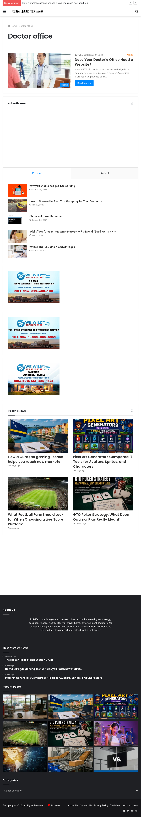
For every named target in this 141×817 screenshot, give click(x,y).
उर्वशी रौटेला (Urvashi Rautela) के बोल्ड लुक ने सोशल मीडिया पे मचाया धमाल (73, 231)
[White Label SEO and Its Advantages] (17, 251)
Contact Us (86, 805)
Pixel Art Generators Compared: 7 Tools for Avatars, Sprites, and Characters (102, 461)
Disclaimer (115, 805)
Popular (37, 173)
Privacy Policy (101, 805)
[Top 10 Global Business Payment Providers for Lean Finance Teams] (25, 759)
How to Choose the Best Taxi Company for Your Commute (65, 201)
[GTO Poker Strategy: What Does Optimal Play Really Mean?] (103, 493)
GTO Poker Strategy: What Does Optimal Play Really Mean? (101, 517)
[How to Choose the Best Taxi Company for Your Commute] (17, 205)
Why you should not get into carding (52, 186)
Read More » (84, 83)
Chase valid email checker (45, 216)
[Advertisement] (70, 136)
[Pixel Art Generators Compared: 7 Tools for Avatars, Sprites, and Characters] (103, 436)
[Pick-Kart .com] (27, 11)
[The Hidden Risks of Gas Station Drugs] (25, 707)
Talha (80, 55)
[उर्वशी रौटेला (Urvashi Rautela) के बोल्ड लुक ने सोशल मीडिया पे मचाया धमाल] (17, 236)
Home (13, 26)
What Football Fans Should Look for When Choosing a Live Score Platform (35, 519)
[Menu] (4, 12)
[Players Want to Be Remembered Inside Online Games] (116, 733)
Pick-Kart (55, 805)
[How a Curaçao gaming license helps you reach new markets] (38, 436)
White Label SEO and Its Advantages (52, 247)
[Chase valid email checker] (17, 221)
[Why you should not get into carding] (17, 190)
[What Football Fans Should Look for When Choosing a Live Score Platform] (38, 493)
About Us (73, 805)
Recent (104, 173)
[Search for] (136, 12)
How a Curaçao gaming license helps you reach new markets (55, 3)
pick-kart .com (130, 805)
